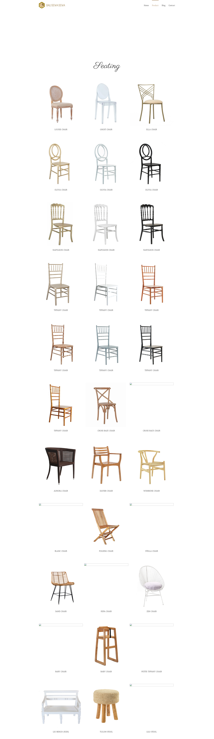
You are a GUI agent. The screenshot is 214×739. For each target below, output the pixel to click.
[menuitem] (148, 5)
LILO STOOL (152, 732)
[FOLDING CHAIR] (106, 525)
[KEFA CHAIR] (106, 585)
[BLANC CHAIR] (61, 525)
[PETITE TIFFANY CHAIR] (152, 646)
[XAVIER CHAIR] (106, 465)
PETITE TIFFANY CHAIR (151, 671)
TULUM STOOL (106, 732)
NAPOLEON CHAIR (61, 250)
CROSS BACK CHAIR (106, 431)
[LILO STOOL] (152, 706)
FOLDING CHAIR (106, 551)
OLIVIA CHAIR (61, 190)
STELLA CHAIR (151, 551)
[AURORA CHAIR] (61, 465)
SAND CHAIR (61, 611)
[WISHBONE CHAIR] (152, 465)
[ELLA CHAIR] (152, 104)
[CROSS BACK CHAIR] (106, 405)
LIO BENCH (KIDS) (61, 732)
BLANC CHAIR (61, 551)
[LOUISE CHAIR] (61, 104)
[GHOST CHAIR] (106, 104)
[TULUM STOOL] (106, 706)
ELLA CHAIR (151, 129)
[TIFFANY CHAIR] (61, 284)
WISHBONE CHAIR (151, 491)
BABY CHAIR (61, 671)
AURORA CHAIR (61, 491)
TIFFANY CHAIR (61, 310)
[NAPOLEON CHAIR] (61, 224)
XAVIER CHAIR (106, 491)
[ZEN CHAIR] (152, 585)
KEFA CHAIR (106, 611)
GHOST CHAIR (106, 129)
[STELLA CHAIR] (152, 525)
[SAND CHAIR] (61, 585)
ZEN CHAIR (152, 611)
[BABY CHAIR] (61, 646)
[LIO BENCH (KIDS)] (61, 706)
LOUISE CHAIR (60, 129)
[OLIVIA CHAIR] (61, 164)
